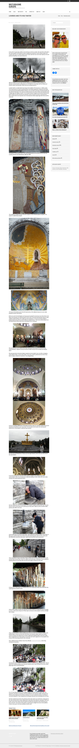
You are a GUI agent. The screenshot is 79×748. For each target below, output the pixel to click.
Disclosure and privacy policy (57, 733)
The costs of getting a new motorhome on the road (60, 104)
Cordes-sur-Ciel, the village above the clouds (42, 718)
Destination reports (55, 145)
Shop (44, 11)
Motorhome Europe (15, 5)
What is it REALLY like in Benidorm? (59, 129)
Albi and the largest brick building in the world (39, 725)
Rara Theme (49, 745)
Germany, (64, 167)
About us (38, 11)
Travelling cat (54, 151)
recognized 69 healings (36, 640)
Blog (14, 11)
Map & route (20, 11)
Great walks (54, 148)
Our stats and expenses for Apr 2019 (59, 117)
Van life (53, 154)
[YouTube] (69, 1)
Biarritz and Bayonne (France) (15, 725)
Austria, (54, 169)
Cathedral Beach (26, 717)
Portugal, (58, 167)
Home (10, 11)
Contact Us (31, 11)
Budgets (53, 138)
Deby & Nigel (18, 22)
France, (54, 167)
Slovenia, (65, 169)
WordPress (58, 745)
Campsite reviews (55, 142)
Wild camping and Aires (56, 158)
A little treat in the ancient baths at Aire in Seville (14, 718)
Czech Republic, (59, 169)
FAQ (26, 11)
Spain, (61, 167)
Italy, (67, 167)
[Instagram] (53, 73)
